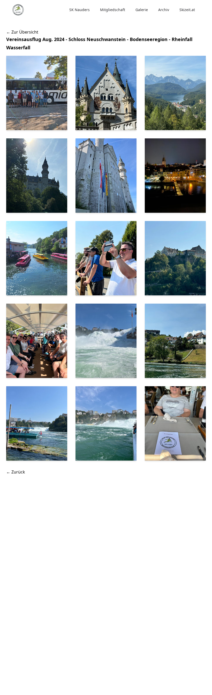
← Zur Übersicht (22, 32)
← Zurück (15, 472)
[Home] (18, 10)
